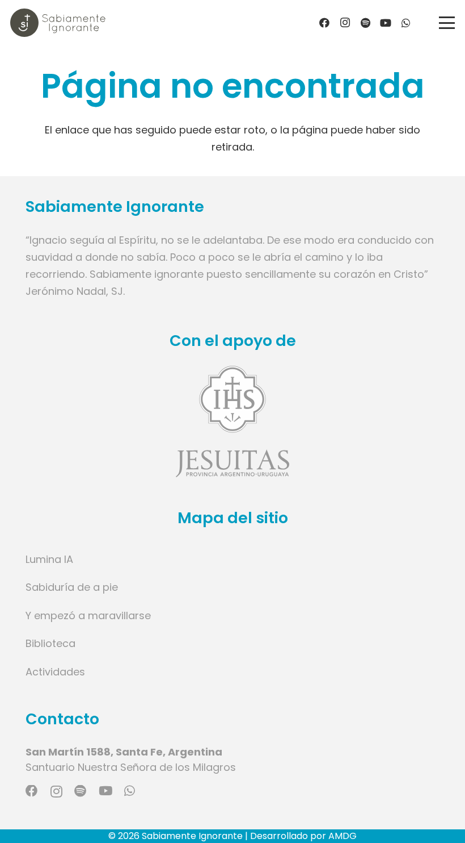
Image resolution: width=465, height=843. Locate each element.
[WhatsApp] (406, 22)
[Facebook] (324, 22)
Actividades (55, 672)
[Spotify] (80, 791)
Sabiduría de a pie (72, 587)
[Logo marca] (57, 23)
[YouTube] (385, 22)
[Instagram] (345, 22)
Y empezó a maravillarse (88, 615)
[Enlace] (232, 421)
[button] (447, 23)
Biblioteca (50, 643)
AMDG (342, 835)
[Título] (365, 22)
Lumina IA (49, 559)
